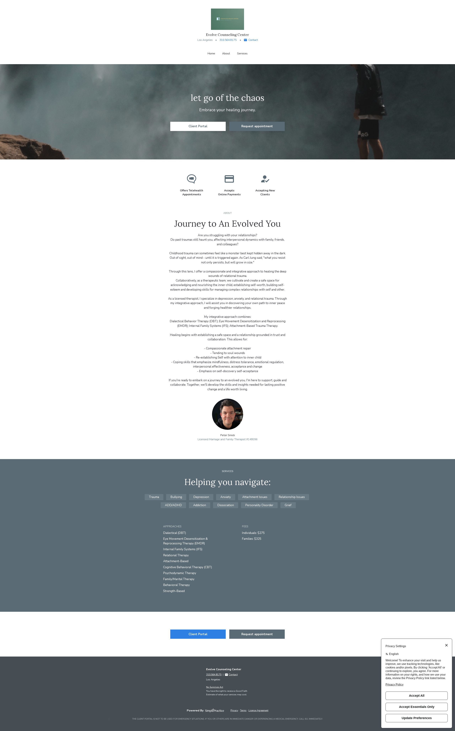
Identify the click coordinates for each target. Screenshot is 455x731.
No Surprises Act (214, 687)
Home (211, 53)
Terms (243, 710)
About (226, 53)
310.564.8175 (228, 40)
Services (242, 53)
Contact (253, 40)
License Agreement (258, 710)
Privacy (234, 710)
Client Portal (198, 126)
